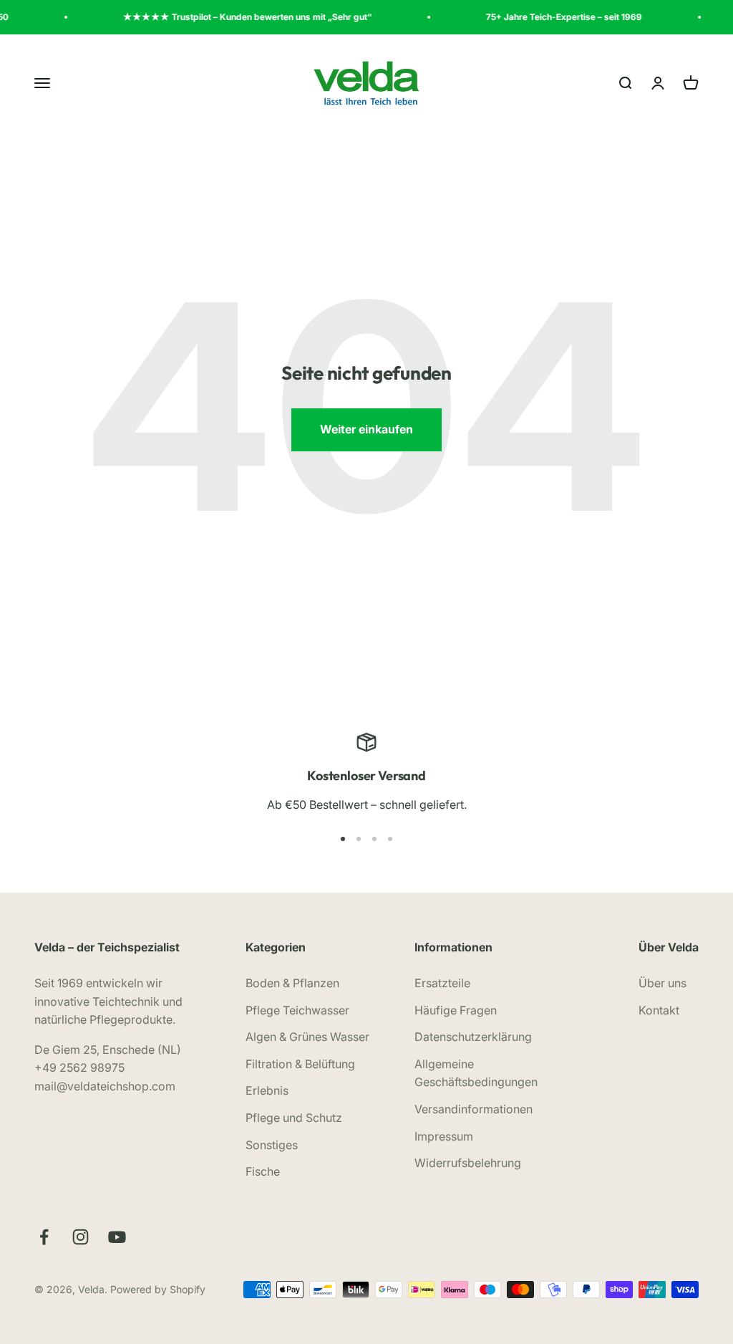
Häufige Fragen (455, 1010)
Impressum (443, 1136)
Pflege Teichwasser (297, 1010)
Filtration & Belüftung (300, 1064)
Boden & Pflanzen (292, 983)
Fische (263, 1171)
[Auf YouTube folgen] (117, 1237)
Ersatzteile (442, 983)
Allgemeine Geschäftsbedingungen (476, 1073)
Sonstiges (272, 1145)
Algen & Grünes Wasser (307, 1036)
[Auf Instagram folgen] (80, 1237)
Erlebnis (267, 1090)
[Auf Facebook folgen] (44, 1237)
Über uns (662, 983)
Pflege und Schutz (294, 1117)
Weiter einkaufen (366, 429)
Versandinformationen (473, 1109)
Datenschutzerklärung (473, 1036)
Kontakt (659, 1010)
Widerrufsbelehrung (467, 1163)
